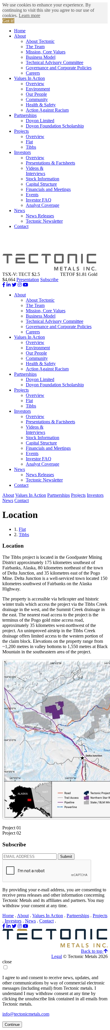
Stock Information (42, 178)
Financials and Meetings (48, 189)
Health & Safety (41, 104)
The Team (35, 46)
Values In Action (29, 78)
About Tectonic (40, 41)
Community (37, 99)
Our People (36, 94)
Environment (38, 88)
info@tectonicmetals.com (25, 1013)
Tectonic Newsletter (44, 221)
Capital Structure (41, 184)
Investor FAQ (38, 199)
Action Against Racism (47, 110)
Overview (35, 83)
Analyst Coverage (42, 205)
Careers (33, 73)
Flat (29, 141)
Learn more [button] (29, 15)
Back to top (92, 951)
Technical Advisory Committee (54, 62)
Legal (56, 956)
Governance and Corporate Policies (59, 67)
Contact (21, 226)
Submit (66, 856)
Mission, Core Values (45, 51)
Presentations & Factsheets (50, 162)
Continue (12, 1024)
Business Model (40, 57)
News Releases (40, 215)
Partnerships (25, 115)
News (19, 210)
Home (20, 30)
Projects (21, 131)
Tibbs (31, 147)
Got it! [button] (8, 20)
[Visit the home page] (55, 945)
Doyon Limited (40, 120)
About (20, 35)
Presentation (27, 279)
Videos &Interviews (35, 171)
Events (32, 194)
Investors (22, 152)
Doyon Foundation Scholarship (55, 125)
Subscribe (49, 279)
